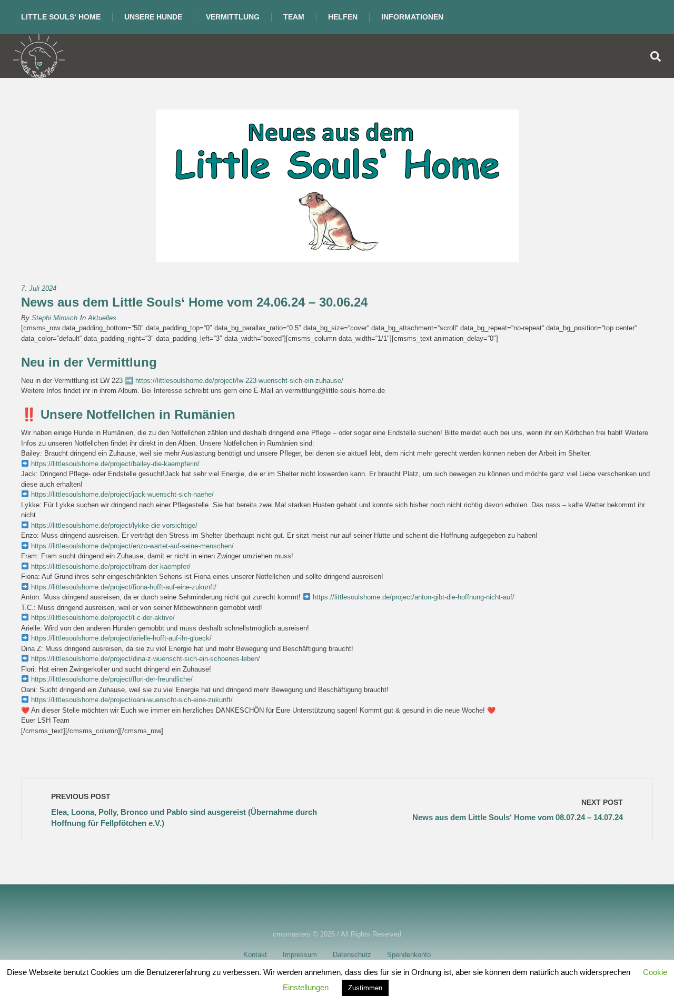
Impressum (300, 955)
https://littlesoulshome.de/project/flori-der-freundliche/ (111, 679)
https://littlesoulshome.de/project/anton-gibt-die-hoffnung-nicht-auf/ (413, 597)
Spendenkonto (409, 955)
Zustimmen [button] (365, 988)
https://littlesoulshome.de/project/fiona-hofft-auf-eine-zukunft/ (123, 587)
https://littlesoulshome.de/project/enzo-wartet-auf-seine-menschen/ (132, 546)
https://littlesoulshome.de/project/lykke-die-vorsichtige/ (114, 525)
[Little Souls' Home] (39, 56)
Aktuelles (102, 318)
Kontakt (255, 955)
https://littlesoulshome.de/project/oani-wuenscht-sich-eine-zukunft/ (132, 700)
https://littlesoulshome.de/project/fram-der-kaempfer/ (110, 566)
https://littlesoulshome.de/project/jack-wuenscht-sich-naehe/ (122, 494)
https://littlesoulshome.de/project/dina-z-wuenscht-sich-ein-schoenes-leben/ (145, 659)
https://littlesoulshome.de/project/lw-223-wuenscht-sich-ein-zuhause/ (239, 381)
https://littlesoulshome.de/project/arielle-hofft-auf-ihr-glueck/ (121, 638)
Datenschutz (352, 955)
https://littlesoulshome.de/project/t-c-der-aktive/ (102, 618)
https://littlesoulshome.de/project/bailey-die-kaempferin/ (115, 464)
